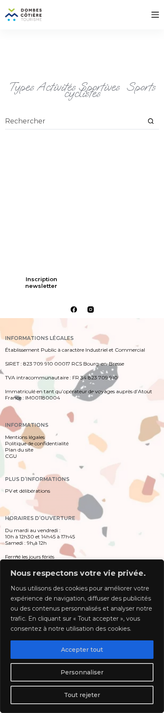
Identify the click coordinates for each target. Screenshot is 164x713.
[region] (82, 636)
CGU (11, 456)
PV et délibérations (27, 491)
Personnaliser (82, 672)
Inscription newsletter (41, 282)
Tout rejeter (82, 695)
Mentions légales (25, 437)
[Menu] (155, 14)
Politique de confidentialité (37, 443)
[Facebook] (74, 309)
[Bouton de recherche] (150, 120)
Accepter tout (82, 649)
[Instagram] (90, 309)
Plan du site (19, 450)
